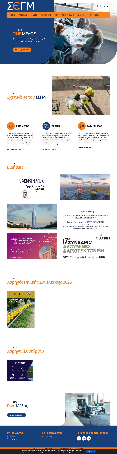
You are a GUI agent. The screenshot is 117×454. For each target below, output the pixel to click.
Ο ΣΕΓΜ (12, 15)
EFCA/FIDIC (81, 15)
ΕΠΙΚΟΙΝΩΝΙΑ (94, 15)
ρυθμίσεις (72, 452)
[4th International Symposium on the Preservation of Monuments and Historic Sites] (33, 247)
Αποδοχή (90, 451)
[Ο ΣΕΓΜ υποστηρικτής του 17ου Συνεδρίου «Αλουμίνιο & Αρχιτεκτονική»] (86, 247)
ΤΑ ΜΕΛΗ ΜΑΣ (46, 15)
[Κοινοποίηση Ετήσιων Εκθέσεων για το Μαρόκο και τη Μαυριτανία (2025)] (33, 218)
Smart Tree (79, 448)
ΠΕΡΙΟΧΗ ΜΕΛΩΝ (68, 15)
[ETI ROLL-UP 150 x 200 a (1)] (21, 309)
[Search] (97, 6)
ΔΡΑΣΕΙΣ (34, 15)
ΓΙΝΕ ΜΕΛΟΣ (23, 15)
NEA (56, 15)
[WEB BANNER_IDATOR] (20, 370)
